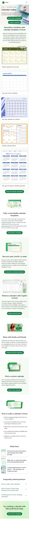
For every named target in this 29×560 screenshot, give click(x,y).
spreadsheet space (6, 226)
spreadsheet (7, 344)
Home (3, 7)
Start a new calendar (14, 390)
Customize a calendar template (14, 272)
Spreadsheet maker (11, 7)
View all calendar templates (14, 191)
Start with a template (14, 18)
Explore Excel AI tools (14, 313)
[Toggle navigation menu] (26, 2)
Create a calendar (14, 22)
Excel (6, 2)
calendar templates (6, 222)
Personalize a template (14, 233)
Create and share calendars (14, 352)
